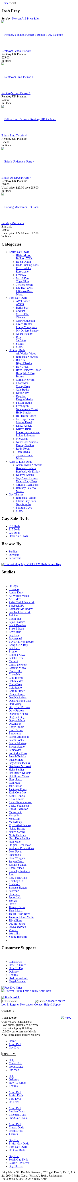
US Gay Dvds (17, 350)
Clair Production (25, 320)
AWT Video (23, 301)
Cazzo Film (22, 314)
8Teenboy (14, 589)
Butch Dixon (23, 261)
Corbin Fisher (16, 690)
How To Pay (16, 968)
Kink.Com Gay (17, 792)
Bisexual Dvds (17, 1114)
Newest (16, 18)
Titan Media (23, 451)
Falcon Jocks (16, 740)
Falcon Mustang (18, 743)
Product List (16, 1066)
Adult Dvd (15, 1044)
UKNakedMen (24, 291)
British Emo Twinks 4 (14, 135)
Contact (38, 1004)
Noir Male (14, 841)
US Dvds (14, 1101)
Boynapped (15, 638)
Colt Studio (22, 389)
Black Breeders (17, 625)
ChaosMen (22, 383)
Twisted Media (24, 284)
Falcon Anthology (19, 736)
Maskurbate (15, 812)
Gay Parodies (23, 504)
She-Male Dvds (18, 1118)
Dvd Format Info (18, 978)
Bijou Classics (24, 363)
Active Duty (16, 592)
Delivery (14, 971)
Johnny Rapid (24, 422)
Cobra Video (16, 681)
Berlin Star (22, 307)
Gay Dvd (14, 1047)
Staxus (20, 343)
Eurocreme (22, 271)
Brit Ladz (14, 648)
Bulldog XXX (24, 258)
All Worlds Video (26, 353)
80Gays (13, 585)
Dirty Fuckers (16, 710)
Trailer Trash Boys (19, 913)
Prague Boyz (16, 861)
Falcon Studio (24, 402)
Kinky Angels (24, 425)
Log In (5, 1004)
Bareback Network (27, 356)
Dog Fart (21, 396)
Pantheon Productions (21, 848)
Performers (15, 558)
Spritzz (13, 900)
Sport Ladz (15, 897)
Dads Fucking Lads (27, 264)
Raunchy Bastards (19, 871)
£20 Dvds (14, 532)
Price (30, 18)
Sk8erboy (14, 894)
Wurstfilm (14, 933)
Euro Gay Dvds (18, 297)
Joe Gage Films (25, 419)
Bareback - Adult (26, 497)
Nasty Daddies (17, 835)
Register (14, 1004)
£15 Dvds (14, 529)
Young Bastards (18, 936)
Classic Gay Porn (26, 501)
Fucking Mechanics (12, 223)
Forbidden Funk (18, 753)
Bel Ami (21, 360)
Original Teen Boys (27, 484)
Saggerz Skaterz (18, 887)
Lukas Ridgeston (25, 435)
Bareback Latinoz (26, 468)
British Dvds (16, 1095)
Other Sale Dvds (18, 536)
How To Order (17, 965)
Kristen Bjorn (24, 428)
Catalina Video (17, 667)
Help (11, 1060)
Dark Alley (22, 392)
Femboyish (22, 405)
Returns (13, 974)
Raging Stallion (25, 445)
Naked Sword (17, 831)
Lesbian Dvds (17, 1111)
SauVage (21, 340)
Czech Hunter (24, 324)
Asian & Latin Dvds (20, 461)
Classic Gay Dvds (19, 1162)
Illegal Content (17, 981)
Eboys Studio (16, 726)
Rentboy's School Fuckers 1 (17, 50)
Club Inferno (16, 677)
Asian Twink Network (29, 464)
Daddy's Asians (25, 474)
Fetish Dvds (15, 1130)
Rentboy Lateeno (26, 487)
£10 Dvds (14, 526)
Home (5, 3)
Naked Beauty (24, 333)
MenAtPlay (22, 278)
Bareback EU (16, 605)
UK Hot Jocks (24, 287)
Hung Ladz (15, 779)
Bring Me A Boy (25, 373)
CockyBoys (15, 684)
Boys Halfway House (28, 369)
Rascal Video (16, 867)
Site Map (14, 1069)
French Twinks (17, 756)
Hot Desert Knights (20, 772)
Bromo (20, 376)
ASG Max (15, 599)
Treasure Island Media (21, 917)
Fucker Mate (16, 759)
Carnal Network (25, 379)
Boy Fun (14, 635)
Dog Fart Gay (17, 717)
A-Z (23, 18)
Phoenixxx (15, 854)
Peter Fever (15, 851)
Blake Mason (23, 255)
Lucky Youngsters (26, 327)
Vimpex (13, 930)
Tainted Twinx (17, 907)
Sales (37, 18)
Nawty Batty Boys (26, 481)
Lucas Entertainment (28, 432)
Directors (14, 554)
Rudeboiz (14, 884)
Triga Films (22, 281)
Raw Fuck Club (18, 877)
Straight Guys (24, 507)
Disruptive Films (18, 713)
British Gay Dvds (19, 251)
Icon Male (14, 782)
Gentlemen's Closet (27, 409)
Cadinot (20, 310)
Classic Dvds (16, 1127)
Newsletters (27, 1004)
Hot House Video (26, 415)
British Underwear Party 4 (16, 177)
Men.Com (22, 438)
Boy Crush (22, 366)
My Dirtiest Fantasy (27, 330)
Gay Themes (16, 494)
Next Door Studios (27, 442)
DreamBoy (15, 723)
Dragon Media (24, 399)
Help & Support (53, 1004)
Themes (13, 1134)
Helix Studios (24, 412)
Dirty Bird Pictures (19, 707)
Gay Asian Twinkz (27, 478)
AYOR (20, 304)
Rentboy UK (16, 881)
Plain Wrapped (17, 858)
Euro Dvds (15, 1098)
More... (20, 294)
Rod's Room (23, 448)
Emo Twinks (23, 268)
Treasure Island (24, 455)
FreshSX (21, 274)
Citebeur (21, 317)
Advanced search (55, 1000)
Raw (18, 337)
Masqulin (14, 815)
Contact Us (15, 961)
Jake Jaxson (15, 785)
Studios (13, 551)
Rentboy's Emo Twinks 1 (15, 93)
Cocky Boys (23, 386)
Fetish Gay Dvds (18, 1159)
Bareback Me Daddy (28, 471)
